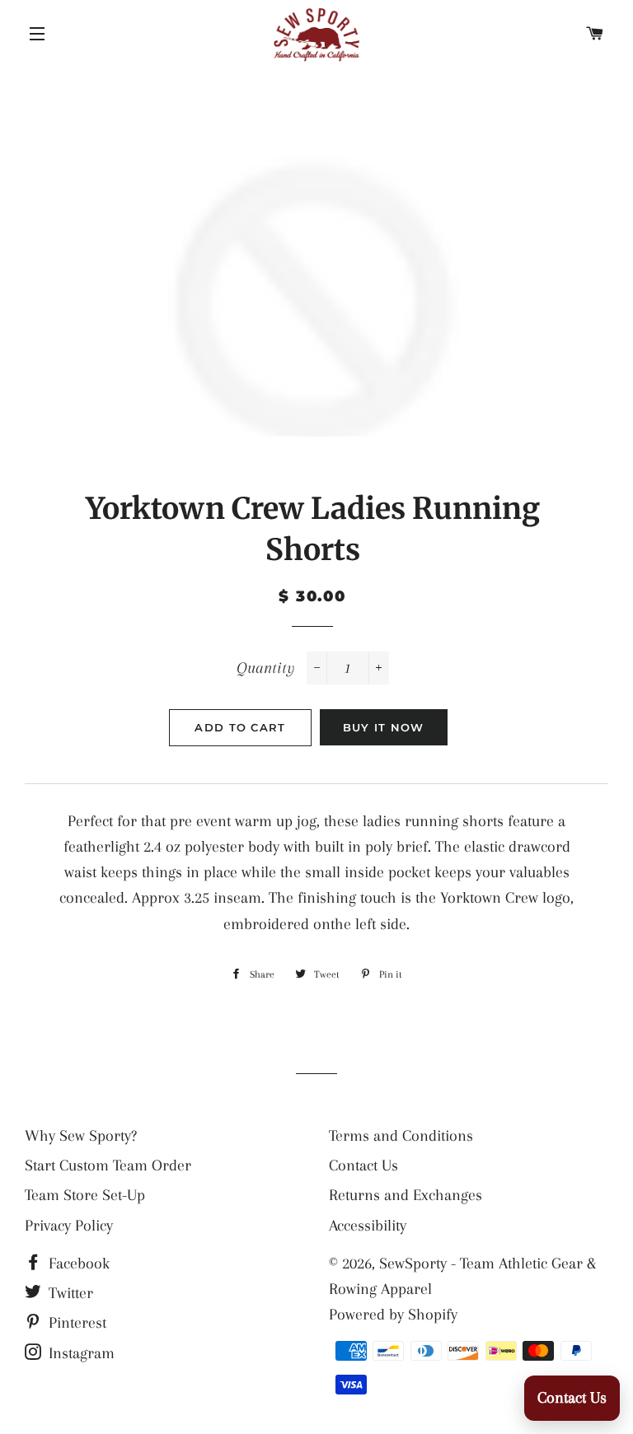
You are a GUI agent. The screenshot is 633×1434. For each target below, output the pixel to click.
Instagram (80, 1353)
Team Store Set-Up (85, 1195)
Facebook (77, 1263)
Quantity (265, 668)
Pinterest (75, 1323)
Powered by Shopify (393, 1315)
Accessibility (367, 1226)
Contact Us (363, 1165)
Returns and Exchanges (405, 1195)
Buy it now (383, 727)
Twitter (69, 1293)
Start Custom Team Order (108, 1165)
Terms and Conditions (401, 1136)
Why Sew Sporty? (81, 1136)
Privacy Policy (69, 1226)
